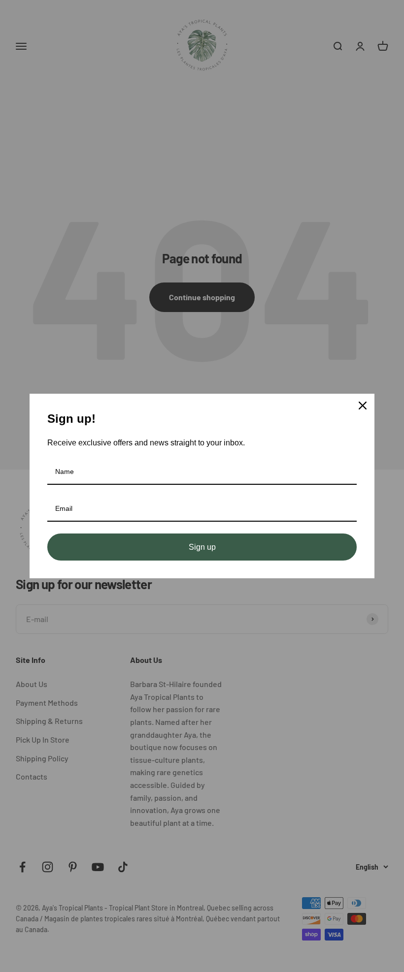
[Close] (362, 405)
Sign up (202, 547)
